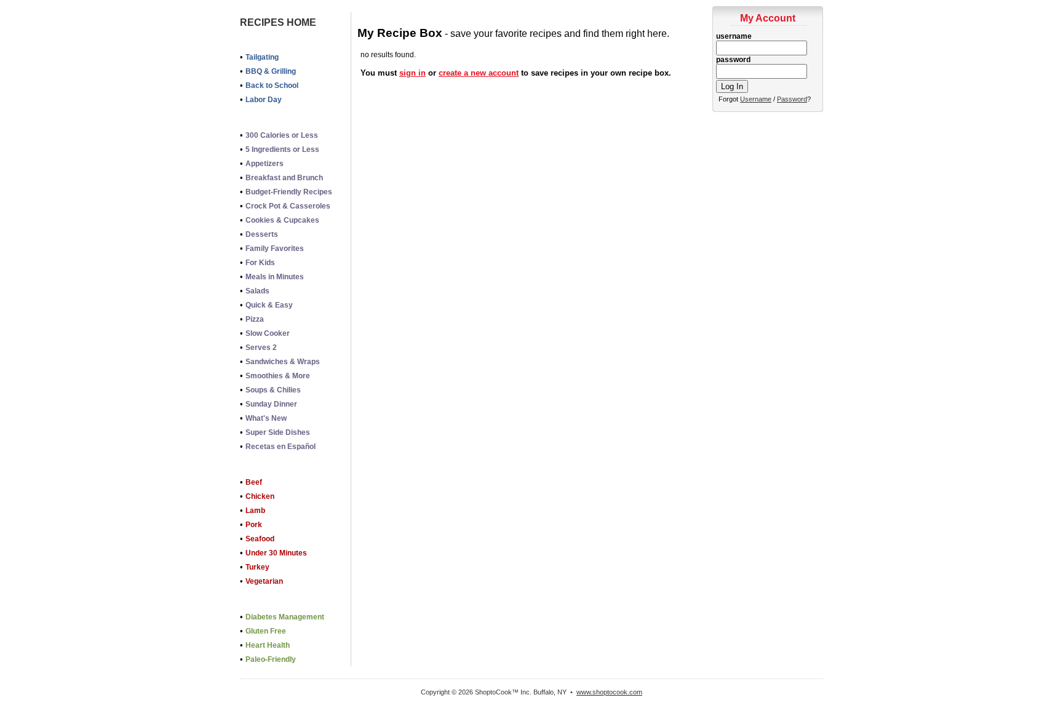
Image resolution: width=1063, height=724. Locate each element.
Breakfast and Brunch (284, 177)
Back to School (271, 85)
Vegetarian (264, 581)
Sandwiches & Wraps (282, 361)
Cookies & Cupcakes (282, 220)
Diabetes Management (284, 617)
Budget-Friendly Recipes (288, 192)
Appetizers (264, 163)
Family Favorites (274, 248)
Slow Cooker (267, 333)
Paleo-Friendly (270, 659)
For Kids (260, 262)
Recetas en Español (280, 446)
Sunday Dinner (271, 404)
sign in (412, 73)
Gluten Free (265, 631)
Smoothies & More (277, 376)
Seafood (259, 539)
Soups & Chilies (273, 390)
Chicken (259, 496)
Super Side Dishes (277, 432)
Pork (253, 524)
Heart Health (267, 645)
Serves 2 (261, 347)
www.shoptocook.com (609, 692)
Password (792, 99)
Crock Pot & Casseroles (287, 206)
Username (755, 99)
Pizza (254, 319)
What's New (266, 418)
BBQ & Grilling (270, 71)
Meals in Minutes (274, 276)
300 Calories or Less (281, 135)
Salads (257, 291)
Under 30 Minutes (276, 553)
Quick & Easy (269, 305)
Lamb (255, 510)
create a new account (479, 73)
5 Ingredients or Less (282, 149)
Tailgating (262, 57)
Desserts (261, 234)
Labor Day (263, 99)
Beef (253, 482)
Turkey (257, 567)
